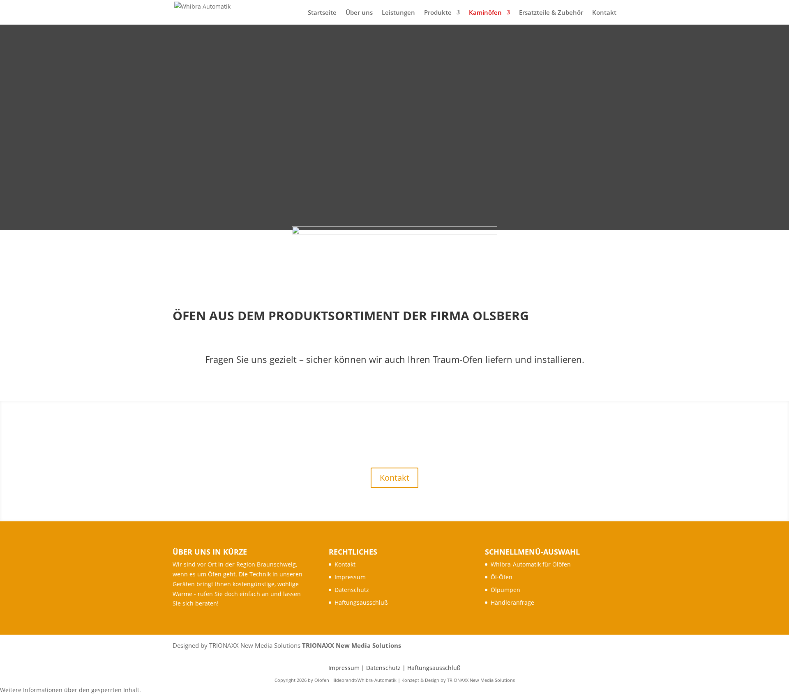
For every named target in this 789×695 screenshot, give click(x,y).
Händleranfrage (512, 602)
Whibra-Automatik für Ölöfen (531, 564)
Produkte (438, 12)
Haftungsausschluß (361, 602)
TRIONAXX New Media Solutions (351, 645)
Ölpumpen (505, 590)
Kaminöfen (485, 12)
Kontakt (604, 12)
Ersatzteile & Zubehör (551, 12)
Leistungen (398, 12)
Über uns (359, 12)
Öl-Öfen (501, 577)
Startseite (322, 12)
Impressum (350, 577)
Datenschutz (352, 590)
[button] (70, 690)
